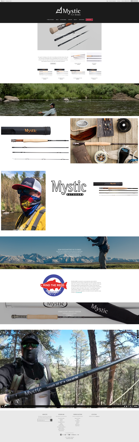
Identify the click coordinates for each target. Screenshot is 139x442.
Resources (77, 424)
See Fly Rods (69, 101)
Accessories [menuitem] (63, 19)
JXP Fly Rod (94, 63)
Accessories (77, 420)
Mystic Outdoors (71, 437)
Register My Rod (61, 422)
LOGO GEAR (23, 232)
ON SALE (115, 207)
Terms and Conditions (61, 426)
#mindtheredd (79, 292)
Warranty (61, 424)
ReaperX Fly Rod (78, 63)
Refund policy (61, 430)
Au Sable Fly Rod (61, 78)
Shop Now (69, 315)
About (61, 420)
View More (53, 63)
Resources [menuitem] (81, 19)
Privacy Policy (61, 425)
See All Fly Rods (61, 418)
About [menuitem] (75, 19)
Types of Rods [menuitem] (50, 19)
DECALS (69, 207)
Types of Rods (77, 418)
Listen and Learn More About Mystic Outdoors (69, 256)
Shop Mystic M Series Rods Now (69, 38)
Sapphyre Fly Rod (94, 78)
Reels (78, 419)
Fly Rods (35, 168)
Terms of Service (61, 429)
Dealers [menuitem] (70, 19)
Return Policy (61, 428)
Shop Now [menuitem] (89, 19)
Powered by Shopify (69, 438)
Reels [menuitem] (57, 19)
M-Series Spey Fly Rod (78, 78)
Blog (61, 423)
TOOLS (104, 164)
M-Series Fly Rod (45, 78)
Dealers (61, 419)
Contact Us (97, 416)
